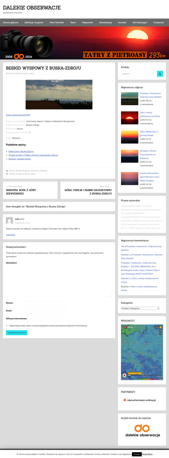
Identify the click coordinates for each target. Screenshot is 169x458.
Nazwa (10, 303)
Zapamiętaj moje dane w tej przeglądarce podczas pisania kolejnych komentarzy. (48, 325)
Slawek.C (125, 254)
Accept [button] (137, 454)
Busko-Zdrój (30, 174)
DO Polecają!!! (140, 22)
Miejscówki (87, 22)
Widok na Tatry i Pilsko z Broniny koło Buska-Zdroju (33, 155)
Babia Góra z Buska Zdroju (21, 151)
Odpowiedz (10, 235)
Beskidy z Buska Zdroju (20, 159)
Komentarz (11, 263)
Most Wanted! (57, 22)
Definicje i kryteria (34, 22)
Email (9, 310)
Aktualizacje (105, 22)
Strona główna (10, 22)
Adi (122, 246)
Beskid (12, 171)
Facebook (159, 22)
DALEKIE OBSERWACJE (32, 7)
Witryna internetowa (16, 318)
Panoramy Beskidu (39, 171)
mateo (31, 73)
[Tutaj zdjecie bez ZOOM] (18, 115)
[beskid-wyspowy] (59, 108)
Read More (147, 454)
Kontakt (122, 22)
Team (73, 22)
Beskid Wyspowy (23, 171)
